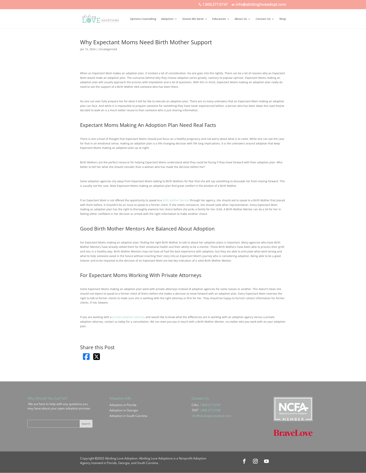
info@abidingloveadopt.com (260, 5)
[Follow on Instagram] (255, 461)
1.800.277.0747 (214, 5)
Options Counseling (143, 19)
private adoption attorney (128, 317)
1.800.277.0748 (210, 410)
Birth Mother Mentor (176, 200)
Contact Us (263, 19)
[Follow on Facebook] (244, 461)
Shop (282, 19)
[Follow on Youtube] (266, 461)
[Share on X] (96, 356)
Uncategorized (108, 49)
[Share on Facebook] (86, 356)
